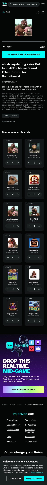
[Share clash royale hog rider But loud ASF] (12, 225)
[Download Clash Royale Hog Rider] (39, 289)
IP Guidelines (30, 425)
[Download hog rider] (17, 289)
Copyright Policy (13, 425)
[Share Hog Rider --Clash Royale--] (12, 194)
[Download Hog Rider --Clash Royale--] (17, 194)
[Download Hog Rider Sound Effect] (17, 320)
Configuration (15, 478)
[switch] (3, 46)
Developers (30, 437)
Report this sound (8, 121)
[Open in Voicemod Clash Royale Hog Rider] (29, 289)
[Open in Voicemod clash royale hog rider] (7, 162)
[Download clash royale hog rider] (17, 162)
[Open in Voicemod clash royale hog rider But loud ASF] (7, 225)
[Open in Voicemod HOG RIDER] (29, 225)
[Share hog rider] (12, 289)
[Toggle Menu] (43, 4)
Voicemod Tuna (5, 404)
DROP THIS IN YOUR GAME (25, 54)
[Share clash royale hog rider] (12, 162)
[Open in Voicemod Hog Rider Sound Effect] (7, 320)
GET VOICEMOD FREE (23, 389)
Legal (9, 437)
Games (21, 404)
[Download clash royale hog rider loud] (39, 162)
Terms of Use (30, 420)
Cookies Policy (37, 472)
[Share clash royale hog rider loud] (34, 162)
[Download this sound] (43, 13)
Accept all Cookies (34, 478)
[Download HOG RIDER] (39, 225)
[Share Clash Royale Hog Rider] (34, 289)
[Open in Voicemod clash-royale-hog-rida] (29, 257)
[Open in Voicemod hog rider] (7, 289)
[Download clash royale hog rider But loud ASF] (17, 225)
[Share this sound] (38, 13)
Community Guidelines (30, 431)
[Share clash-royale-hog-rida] (34, 257)
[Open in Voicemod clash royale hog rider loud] (29, 162)
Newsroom (11, 441)
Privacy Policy (12, 420)
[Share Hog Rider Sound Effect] (12, 320)
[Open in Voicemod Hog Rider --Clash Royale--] (7, 194)
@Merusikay (11, 81)
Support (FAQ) (31, 441)
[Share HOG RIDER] (34, 225)
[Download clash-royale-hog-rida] (39, 257)
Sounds (14, 404)
